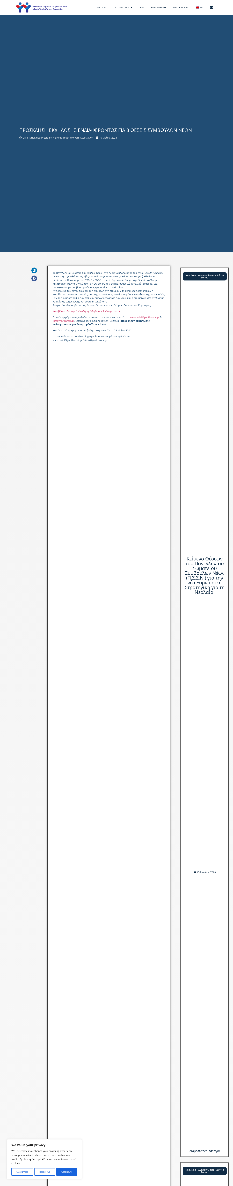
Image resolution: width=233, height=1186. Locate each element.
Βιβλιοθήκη (158, 7)
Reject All (44, 1171)
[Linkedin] (34, 270)
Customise (22, 1171)
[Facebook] (34, 278)
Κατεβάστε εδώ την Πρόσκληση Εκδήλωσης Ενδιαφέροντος (86, 311)
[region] (44, 1159)
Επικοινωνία (180, 7)
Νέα (142, 7)
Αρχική (101, 7)
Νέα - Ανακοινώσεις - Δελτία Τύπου (207, 276)
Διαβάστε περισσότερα (205, 1151)
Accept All (66, 1171)
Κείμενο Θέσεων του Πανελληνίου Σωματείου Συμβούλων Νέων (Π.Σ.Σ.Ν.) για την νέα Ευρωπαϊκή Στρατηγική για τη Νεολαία (205, 575)
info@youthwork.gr (63, 320)
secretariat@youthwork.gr (144, 317)
